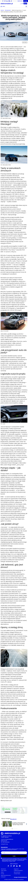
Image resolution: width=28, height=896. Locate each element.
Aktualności (8, 10)
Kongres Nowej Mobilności (20, 877)
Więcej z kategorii (5, 818)
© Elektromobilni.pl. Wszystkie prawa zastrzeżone (14, 879)
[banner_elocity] (14, 813)
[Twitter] (14, 866)
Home (2, 10)
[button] (26, 6)
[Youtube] (19, 866)
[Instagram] (11, 866)
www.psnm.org (4, 844)
